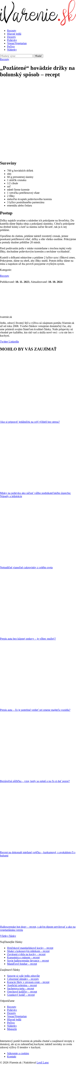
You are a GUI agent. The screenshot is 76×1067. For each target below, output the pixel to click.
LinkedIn (13, 341)
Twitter (4, 341)
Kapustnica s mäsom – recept (23, 957)
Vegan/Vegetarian (17, 43)
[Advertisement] (38, 119)
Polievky (12, 40)
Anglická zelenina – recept (22, 985)
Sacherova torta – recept (20, 988)
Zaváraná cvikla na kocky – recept (26, 954)
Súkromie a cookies (18, 1053)
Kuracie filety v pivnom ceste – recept (28, 982)
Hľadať (38, 56)
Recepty (11, 30)
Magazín (12, 1029)
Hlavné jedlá (14, 33)
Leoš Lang (43, 1062)
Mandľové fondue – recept (22, 963)
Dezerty (11, 36)
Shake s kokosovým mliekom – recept (28, 951)
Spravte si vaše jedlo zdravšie (23, 975)
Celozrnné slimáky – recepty (23, 978)
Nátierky (12, 49)
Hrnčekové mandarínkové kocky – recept (30, 947)
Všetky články (8, 935)
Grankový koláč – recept (21, 994)
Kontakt (11, 1056)
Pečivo (11, 46)
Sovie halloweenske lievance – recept (28, 960)
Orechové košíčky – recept (22, 991)
